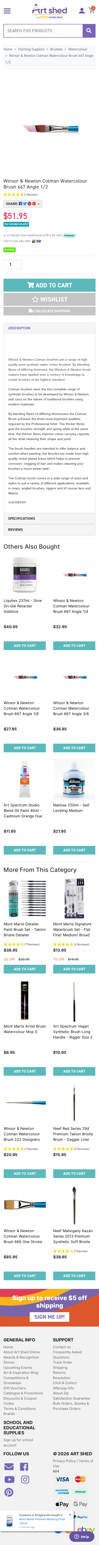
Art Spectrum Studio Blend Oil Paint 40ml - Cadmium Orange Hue (23, 810)
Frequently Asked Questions (67, 1354)
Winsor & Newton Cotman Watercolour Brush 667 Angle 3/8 (71, 708)
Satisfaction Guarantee (71, 1398)
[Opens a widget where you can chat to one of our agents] (81, 1537)
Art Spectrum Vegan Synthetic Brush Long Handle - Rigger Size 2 (73, 1031)
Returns (59, 1372)
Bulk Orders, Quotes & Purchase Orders (71, 1406)
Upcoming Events (17, 1367)
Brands (9, 1413)
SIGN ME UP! (49, 1317)
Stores (8, 1362)
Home (8, 1347)
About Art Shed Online (21, 1352)
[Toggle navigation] (7, 10)
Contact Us (62, 1347)
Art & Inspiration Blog (20, 1372)
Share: (12, 203)
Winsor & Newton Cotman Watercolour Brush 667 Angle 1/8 (22, 708)
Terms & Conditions (19, 1408)
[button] (49, 195)
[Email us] (11, 1468)
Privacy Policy (65, 1461)
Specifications (21, 518)
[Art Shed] (49, 11)
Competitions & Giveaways (16, 1380)
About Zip (61, 1393)
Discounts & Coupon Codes (20, 1401)
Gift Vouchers (14, 1388)
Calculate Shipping (51, 311)
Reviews (15, 529)
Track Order (62, 1362)
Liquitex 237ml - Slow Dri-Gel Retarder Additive (23, 606)
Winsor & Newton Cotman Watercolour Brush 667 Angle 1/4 (71, 606)
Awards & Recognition (21, 1357)
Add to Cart (53, 285)
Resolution (61, 1378)
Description (19, 328)
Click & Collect (65, 1383)
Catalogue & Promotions (23, 1393)
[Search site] (89, 30)
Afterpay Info (63, 1388)
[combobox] (49, 31)
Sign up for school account (18, 1442)
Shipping (60, 1367)
